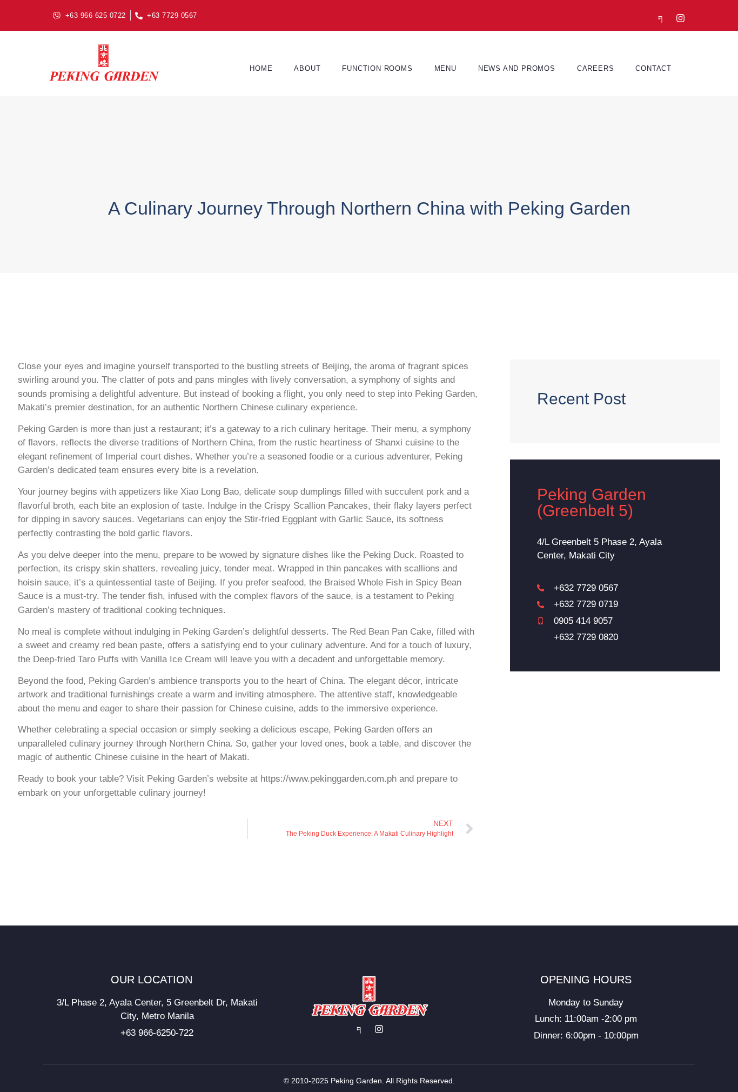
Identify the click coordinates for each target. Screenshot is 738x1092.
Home (261, 68)
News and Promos (516, 68)
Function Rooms (377, 68)
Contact (653, 68)
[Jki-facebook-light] (660, 18)
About (307, 68)
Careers (595, 68)
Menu (445, 68)
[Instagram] (680, 18)
